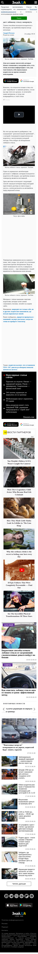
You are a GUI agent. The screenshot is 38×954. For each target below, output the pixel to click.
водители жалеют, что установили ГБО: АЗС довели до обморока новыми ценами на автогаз (19, 367)
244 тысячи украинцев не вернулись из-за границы (16, 393)
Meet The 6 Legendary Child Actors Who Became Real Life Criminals (19, 492)
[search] (2, 2)
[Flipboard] (26, 896)
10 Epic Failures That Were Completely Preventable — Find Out (19, 585)
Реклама (4, 923)
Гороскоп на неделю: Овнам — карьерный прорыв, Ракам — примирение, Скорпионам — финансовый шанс (18, 385)
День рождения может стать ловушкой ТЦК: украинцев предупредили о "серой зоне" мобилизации (18, 408)
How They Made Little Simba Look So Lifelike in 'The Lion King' (19, 523)
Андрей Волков (8, 33)
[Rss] (6, 896)
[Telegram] (11, 896)
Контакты (5, 930)
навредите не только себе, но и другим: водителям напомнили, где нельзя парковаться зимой (18, 311)
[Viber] (16, 896)
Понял (19, 18)
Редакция (5, 927)
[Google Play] (26, 905)
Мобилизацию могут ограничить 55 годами (19, 400)
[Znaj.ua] (19, 2)
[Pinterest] (32, 896)
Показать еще (28, 417)
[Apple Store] (12, 905)
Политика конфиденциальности (13, 920)
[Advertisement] (19, 238)
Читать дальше (19, 884)
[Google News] (21, 896)
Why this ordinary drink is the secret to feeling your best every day (19, 554)
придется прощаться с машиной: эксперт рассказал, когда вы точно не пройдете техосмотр (18, 319)
